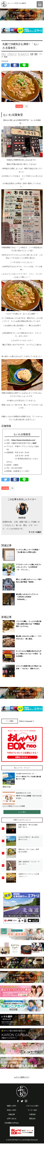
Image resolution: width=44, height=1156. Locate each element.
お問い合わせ (11, 1118)
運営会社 (32, 1118)
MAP (34, 443)
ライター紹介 (32, 1110)
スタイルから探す (32, 1106)
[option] (22, 14)
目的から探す (11, 1110)
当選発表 (32, 1114)
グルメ (3, 54)
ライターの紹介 (35, 532)
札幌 (31, 54)
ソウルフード (12, 54)
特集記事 (11, 1114)
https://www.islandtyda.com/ (23, 440)
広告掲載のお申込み (12, 1123)
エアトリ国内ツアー (21, 1077)
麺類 (36, 54)
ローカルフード (23, 54)
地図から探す (11, 1106)
